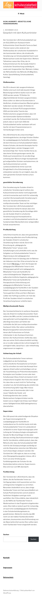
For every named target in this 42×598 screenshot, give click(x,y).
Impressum (7, 568)
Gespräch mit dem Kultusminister (20, 32)
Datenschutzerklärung (11, 590)
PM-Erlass (15, 264)
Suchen (6, 535)
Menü (22, 14)
